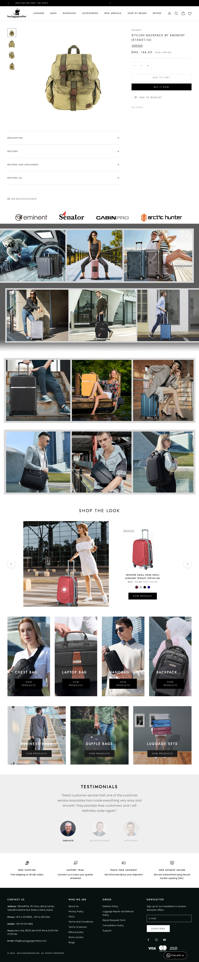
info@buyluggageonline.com (30, 940)
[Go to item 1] (11, 32)
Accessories (90, 13)
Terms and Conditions (81, 921)
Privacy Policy (76, 911)
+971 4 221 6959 (23, 917)
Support (107, 930)
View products (29, 684)
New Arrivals (113, 13)
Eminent (137, 30)
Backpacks (69, 13)
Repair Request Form (114, 920)
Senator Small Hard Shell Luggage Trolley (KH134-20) (142, 576)
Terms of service (78, 927)
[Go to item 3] (11, 55)
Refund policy (76, 932)
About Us (74, 906)
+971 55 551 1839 (24, 923)
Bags (54, 13)
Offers (157, 13)
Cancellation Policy (113, 925)
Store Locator (76, 937)
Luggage (38, 13)
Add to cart (161, 77)
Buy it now (161, 87)
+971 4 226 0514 (41, 917)
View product (142, 596)
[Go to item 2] (11, 44)
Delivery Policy (110, 906)
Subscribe (158, 928)
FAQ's (72, 916)
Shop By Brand (137, 13)
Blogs (72, 942)
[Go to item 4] (11, 66)
